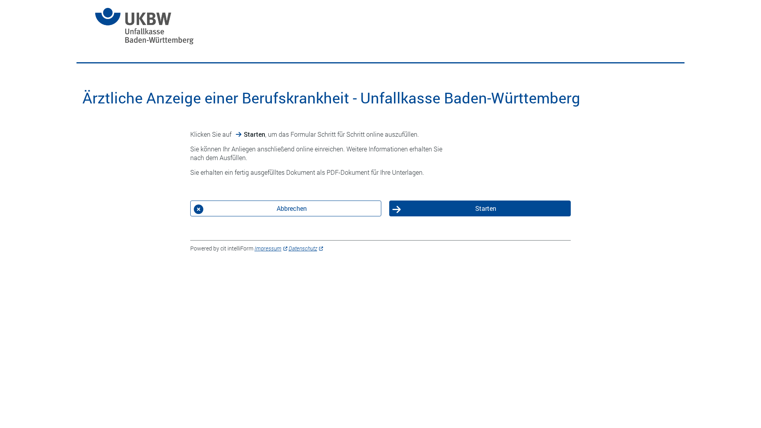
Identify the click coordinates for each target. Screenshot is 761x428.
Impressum (267, 248)
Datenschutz (303, 248)
